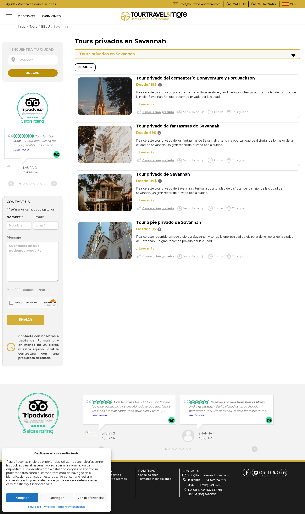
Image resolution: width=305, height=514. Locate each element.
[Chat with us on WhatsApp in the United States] (205, 494)
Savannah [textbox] (25, 60)
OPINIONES (51, 16)
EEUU (45, 26)
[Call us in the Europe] (215, 480)
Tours (33, 26)
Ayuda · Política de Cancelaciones (31, 4)
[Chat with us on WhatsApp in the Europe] (211, 489)
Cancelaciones (148, 474)
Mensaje (15, 237)
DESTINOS (26, 16)
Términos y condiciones (71, 506)
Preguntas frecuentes (111, 478)
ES (291, 4)
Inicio (22, 26)
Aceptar (22, 498)
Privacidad (34, 506)
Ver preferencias (90, 498)
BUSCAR (32, 73)
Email (38, 217)
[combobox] (33, 60)
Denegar (56, 498)
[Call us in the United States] (209, 485)
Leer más (146, 104)
